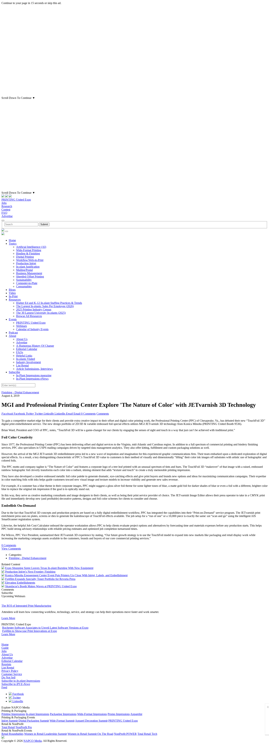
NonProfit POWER (125, 733)
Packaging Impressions (63, 714)
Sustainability (24, 279)
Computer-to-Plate (26, 283)
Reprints (6, 664)
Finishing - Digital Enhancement (20, 392)
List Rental (22, 365)
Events (13, 319)
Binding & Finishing (28, 253)
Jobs (4, 202)
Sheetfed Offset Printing (30, 276)
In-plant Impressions (37, 714)
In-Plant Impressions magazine (33, 375)
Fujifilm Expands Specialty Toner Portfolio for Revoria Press (40, 579)
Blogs (12, 289)
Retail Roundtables (12, 733)
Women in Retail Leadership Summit (45, 733)
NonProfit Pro (24, 727)
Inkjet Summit (9, 720)
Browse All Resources (29, 316)
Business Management (29, 273)
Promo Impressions (119, 714)
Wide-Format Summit (62, 720)
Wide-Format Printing (28, 250)
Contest (5, 209)
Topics (12, 243)
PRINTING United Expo (16, 199)
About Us (21, 339)
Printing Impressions (13, 714)
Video (12, 293)
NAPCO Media (32, 740)
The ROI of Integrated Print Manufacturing (26, 605)
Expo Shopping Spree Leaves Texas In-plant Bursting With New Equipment (49, 568)
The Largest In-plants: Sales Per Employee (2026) (45, 306)
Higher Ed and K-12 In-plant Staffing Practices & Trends (49, 302)
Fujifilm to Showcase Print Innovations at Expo (29, 631)
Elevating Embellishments (20, 582)
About (12, 335)
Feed (4, 687)
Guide (5, 647)
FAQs (19, 352)
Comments (102, 413)
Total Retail (8, 727)
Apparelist (136, 714)
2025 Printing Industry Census (33, 309)
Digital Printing (25, 256)
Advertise (7, 216)
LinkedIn (17, 701)
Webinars (21, 326)
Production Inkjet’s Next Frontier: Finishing (30, 571)
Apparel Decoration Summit (91, 720)
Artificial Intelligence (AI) (31, 246)
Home (12, 240)
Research (6, 206)
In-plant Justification (28, 266)
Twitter (16, 697)
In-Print (13, 296)
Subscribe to (20, 680)
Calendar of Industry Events (32, 329)
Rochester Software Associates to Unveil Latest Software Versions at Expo (45, 627)
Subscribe (14, 372)
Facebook (18, 693)
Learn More (8, 618)
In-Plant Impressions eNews (32, 378)
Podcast (13, 332)
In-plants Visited (25, 358)
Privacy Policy (9, 670)
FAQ (4, 212)
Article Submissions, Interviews (34, 368)
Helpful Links (24, 355)
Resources (15, 299)
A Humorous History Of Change (35, 345)
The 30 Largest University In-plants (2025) (41, 312)
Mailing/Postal (24, 269)
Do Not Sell (8, 677)
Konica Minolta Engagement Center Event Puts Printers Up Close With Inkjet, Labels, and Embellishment (66, 575)
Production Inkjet (26, 263)
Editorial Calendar (26, 349)
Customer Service (11, 674)
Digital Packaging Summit (33, 720)
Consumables (24, 286)
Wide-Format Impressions (92, 714)
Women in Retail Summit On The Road (90, 733)
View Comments (11, 548)
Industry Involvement (28, 362)
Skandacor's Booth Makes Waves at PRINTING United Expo (41, 586)
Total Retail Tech (147, 733)
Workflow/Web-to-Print (29, 260)
